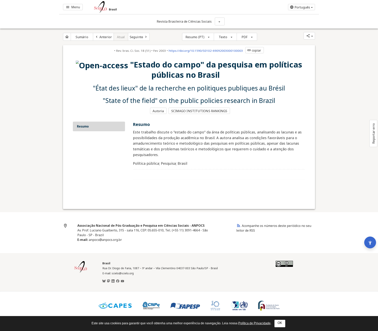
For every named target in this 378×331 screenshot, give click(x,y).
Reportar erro (373, 133)
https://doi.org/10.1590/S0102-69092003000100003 (206, 51)
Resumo (83, 126)
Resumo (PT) (194, 37)
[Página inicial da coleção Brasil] (80, 272)
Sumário (82, 37)
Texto (223, 37)
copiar (254, 50)
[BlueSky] (104, 281)
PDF (244, 37)
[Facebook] (117, 281)
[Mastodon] (108, 281)
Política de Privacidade (254, 323)
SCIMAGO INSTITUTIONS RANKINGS (199, 111)
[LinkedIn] (113, 281)
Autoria (158, 111)
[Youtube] (122, 281)
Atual (121, 37)
